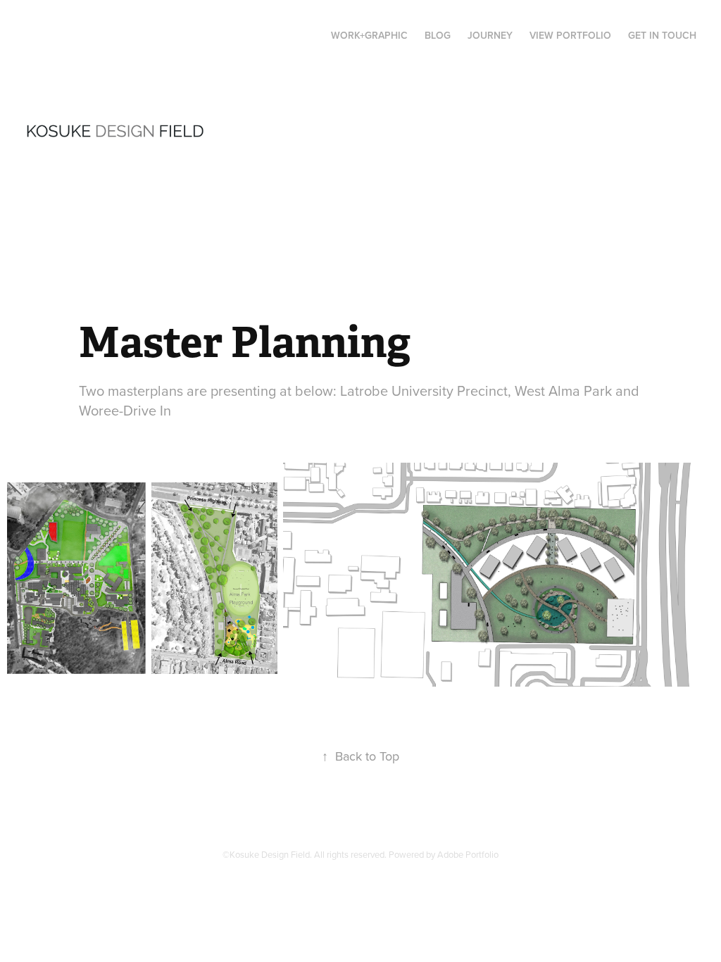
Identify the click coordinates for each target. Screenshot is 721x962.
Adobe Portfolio (468, 854)
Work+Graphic (369, 35)
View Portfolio (570, 35)
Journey (490, 35)
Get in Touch (662, 35)
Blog (438, 35)
